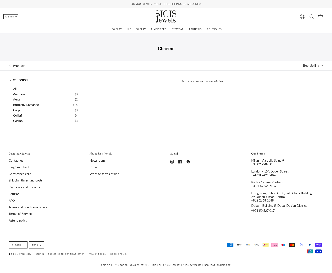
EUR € (35, 245)
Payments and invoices (24, 187)
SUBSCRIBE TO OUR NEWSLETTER (66, 254)
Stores (40, 254)
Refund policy (18, 220)
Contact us (16, 160)
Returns (14, 194)
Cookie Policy (118, 254)
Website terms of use (104, 174)
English (17, 245)
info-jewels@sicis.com (217, 265)
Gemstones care (20, 174)
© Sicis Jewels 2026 (20, 254)
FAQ (12, 200)
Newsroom (97, 160)
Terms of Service (20, 213)
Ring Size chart (19, 167)
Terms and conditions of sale (28, 207)
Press (93, 167)
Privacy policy (97, 254)
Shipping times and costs (26, 180)
